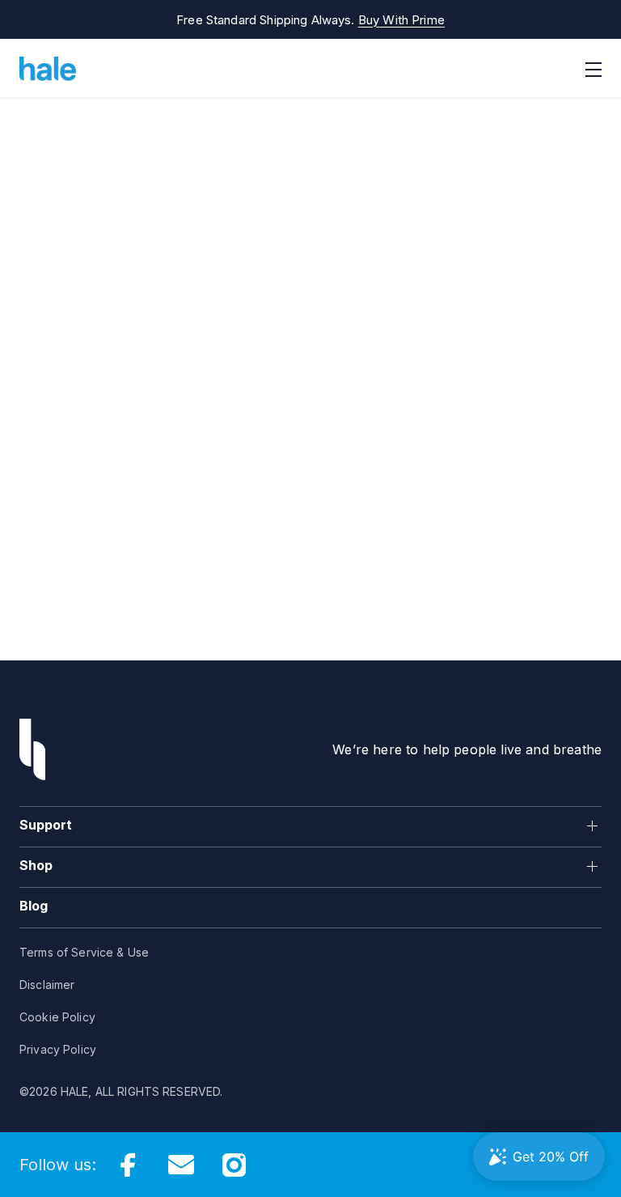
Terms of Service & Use (84, 952)
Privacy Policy (57, 1049)
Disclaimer (46, 984)
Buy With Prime (401, 20)
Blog (33, 906)
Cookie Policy (57, 1017)
